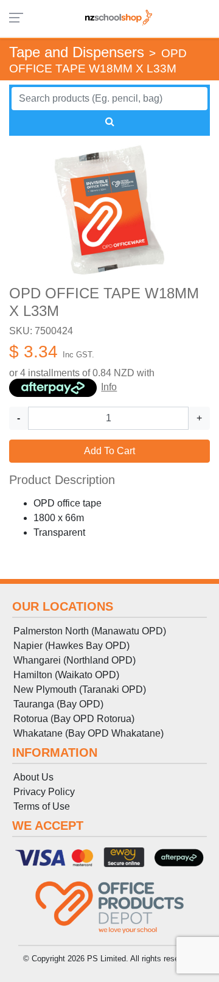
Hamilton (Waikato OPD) (66, 675)
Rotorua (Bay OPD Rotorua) (73, 719)
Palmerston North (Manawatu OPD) (89, 631)
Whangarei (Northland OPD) (74, 660)
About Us (33, 777)
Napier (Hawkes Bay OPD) (71, 645)
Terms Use (41, 806)
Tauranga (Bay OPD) (58, 704)
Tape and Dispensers (76, 52)
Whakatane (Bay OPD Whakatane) (88, 733)
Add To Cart (109, 451)
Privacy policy (44, 792)
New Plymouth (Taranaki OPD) (79, 689)
